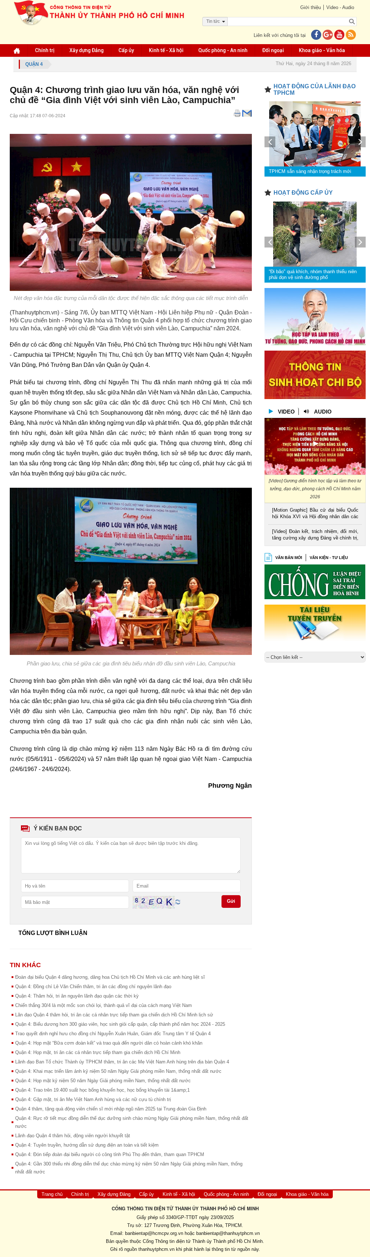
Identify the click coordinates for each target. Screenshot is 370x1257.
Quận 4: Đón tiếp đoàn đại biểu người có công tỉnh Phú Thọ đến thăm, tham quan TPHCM (109, 1154)
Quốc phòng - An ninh (223, 50)
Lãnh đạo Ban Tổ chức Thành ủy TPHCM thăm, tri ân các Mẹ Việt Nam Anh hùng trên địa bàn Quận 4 (122, 1062)
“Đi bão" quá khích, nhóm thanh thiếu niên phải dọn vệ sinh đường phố (313, 274)
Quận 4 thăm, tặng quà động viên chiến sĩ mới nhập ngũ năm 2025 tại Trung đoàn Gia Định (110, 1109)
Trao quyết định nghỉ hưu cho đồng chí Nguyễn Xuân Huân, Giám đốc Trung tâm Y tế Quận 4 (113, 1033)
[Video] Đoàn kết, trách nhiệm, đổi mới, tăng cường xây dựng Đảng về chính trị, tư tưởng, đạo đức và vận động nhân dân (315, 535)
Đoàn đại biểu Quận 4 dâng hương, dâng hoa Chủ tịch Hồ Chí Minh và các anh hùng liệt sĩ (110, 977)
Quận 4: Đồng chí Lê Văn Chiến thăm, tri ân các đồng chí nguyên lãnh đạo (93, 986)
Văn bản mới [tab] (288, 557)
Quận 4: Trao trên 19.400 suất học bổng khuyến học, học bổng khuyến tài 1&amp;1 (102, 1090)
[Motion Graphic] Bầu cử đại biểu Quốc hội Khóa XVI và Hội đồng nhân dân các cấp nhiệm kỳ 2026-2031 (315, 514)
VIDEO (286, 412)
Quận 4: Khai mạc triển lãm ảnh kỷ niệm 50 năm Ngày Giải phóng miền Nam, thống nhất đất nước (118, 1071)
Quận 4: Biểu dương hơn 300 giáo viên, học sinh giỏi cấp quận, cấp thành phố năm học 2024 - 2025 (120, 1024)
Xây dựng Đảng (86, 50)
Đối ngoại (273, 50)
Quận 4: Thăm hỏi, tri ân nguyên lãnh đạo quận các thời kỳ (77, 996)
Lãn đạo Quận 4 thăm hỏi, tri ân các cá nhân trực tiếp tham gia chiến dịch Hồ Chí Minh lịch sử (114, 1014)
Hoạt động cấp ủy (303, 193)
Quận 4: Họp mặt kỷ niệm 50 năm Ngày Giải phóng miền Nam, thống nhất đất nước (103, 1080)
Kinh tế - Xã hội (166, 50)
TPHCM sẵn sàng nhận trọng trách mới (310, 171)
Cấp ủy (126, 50)
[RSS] (351, 35)
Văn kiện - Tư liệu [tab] (329, 557)
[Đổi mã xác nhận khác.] (178, 901)
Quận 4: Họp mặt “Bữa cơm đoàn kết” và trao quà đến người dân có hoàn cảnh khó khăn (108, 1043)
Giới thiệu (310, 7)
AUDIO (323, 412)
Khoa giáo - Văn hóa (322, 50)
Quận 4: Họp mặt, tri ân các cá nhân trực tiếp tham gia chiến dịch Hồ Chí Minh (97, 1052)
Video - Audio (340, 7)
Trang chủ (52, 1194)
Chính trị (45, 50)
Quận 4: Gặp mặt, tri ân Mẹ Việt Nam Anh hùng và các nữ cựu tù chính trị (93, 1099)
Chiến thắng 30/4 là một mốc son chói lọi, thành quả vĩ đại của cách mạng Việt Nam (103, 1005)
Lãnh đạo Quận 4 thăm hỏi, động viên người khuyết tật (72, 1135)
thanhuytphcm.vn (156, 1249)
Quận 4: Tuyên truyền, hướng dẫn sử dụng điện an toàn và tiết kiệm (87, 1145)
